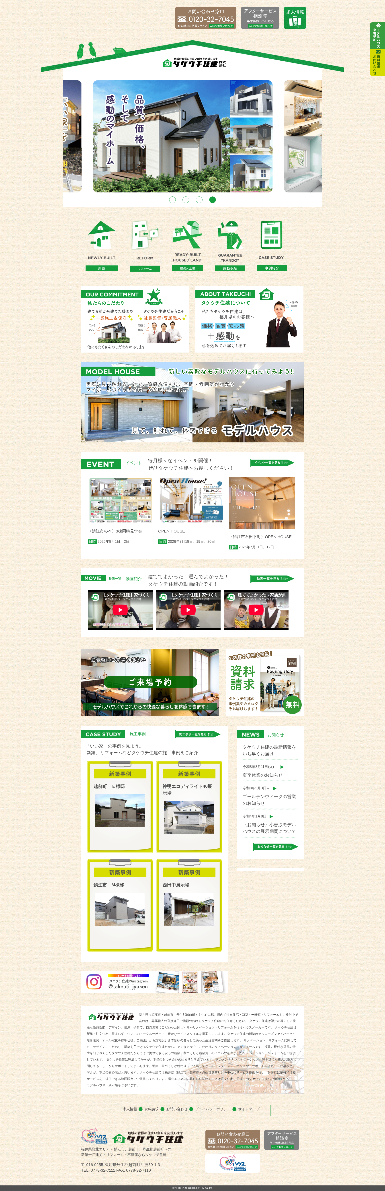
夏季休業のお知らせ (263, 775)
